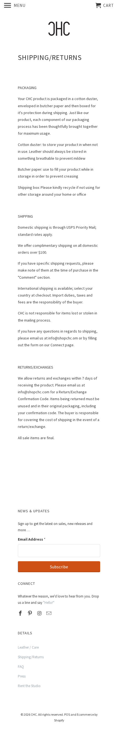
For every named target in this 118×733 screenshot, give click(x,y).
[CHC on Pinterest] (30, 613)
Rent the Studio (29, 686)
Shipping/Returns (31, 657)
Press (22, 676)
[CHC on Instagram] (40, 613)
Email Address (31, 539)
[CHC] (59, 29)
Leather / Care (28, 647)
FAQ (21, 666)
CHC (34, 714)
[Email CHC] (49, 613)
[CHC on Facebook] (21, 613)
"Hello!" (48, 602)
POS (67, 714)
